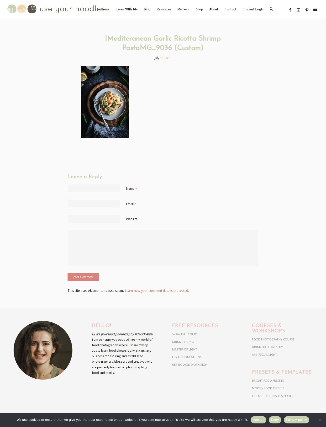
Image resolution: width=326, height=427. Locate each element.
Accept (258, 420)
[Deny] (320, 419)
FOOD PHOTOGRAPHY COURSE (273, 339)
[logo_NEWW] (64, 9)
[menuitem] (105, 9)
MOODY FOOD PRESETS (268, 388)
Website (131, 219)
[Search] (271, 9)
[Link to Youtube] (315, 10)
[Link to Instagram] (298, 10)
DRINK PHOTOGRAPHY (267, 347)
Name (131, 188)
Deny (275, 420)
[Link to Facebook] (290, 10)
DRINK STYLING (183, 342)
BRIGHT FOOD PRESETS (268, 380)
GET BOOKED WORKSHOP (189, 364)
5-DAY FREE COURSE (185, 334)
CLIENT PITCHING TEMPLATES (272, 396)
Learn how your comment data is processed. (157, 291)
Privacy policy (296, 420)
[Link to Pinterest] (307, 10)
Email (131, 204)
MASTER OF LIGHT (184, 349)
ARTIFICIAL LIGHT (264, 354)
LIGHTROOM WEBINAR (187, 357)
